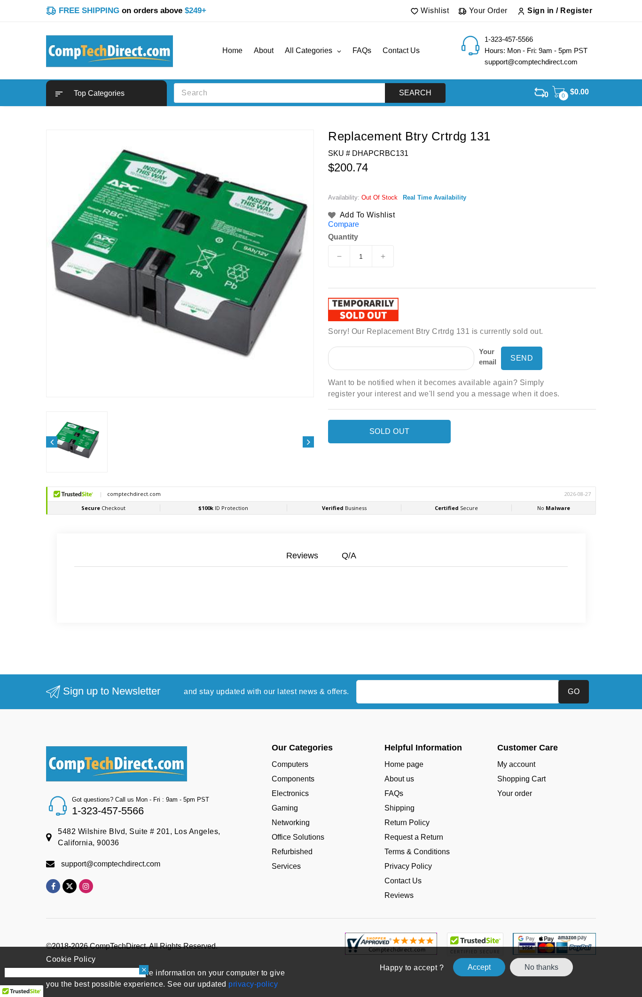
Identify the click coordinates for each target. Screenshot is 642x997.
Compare (343, 224)
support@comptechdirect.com (110, 864)
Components (293, 779)
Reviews (399, 895)
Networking (291, 823)
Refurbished (292, 852)
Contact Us (403, 881)
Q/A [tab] (349, 555)
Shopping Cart (521, 779)
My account (516, 764)
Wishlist (434, 11)
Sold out (389, 431)
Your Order (487, 11)
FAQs (393, 793)
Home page (403, 764)
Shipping (399, 808)
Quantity (343, 237)
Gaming (285, 808)
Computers (290, 764)
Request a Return (413, 837)
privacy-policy (252, 984)
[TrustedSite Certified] (474, 944)
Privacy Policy (408, 866)
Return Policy (407, 823)
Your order (514, 793)
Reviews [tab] (302, 555)
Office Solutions (298, 837)
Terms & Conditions (417, 852)
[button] (106, 93)
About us (399, 779)
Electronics (290, 793)
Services (286, 866)
